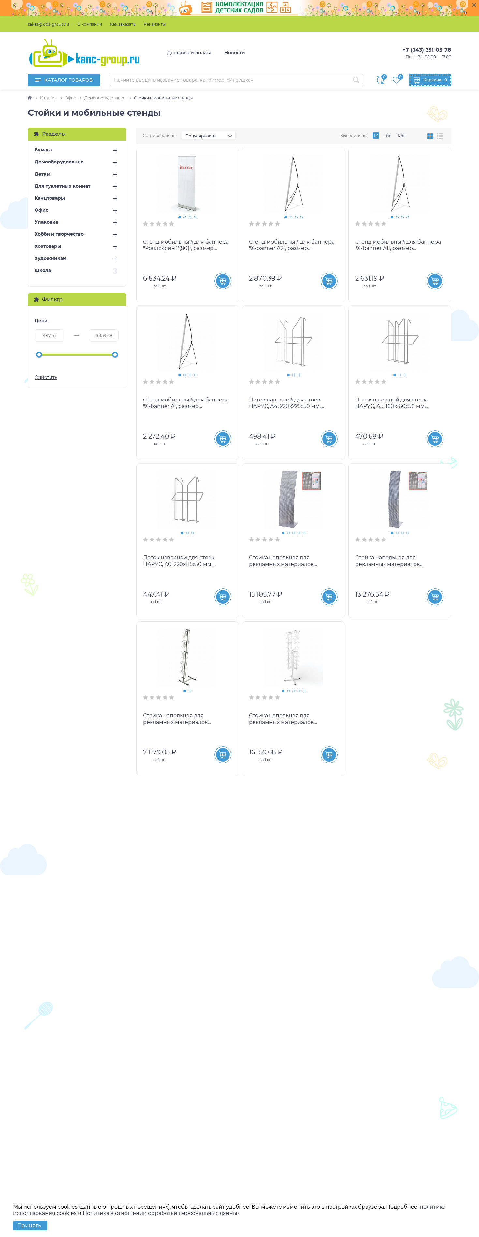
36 (387, 135)
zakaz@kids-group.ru (48, 24)
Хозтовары (48, 246)
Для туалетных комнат (62, 186)
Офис (41, 210)
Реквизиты (155, 24)
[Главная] (30, 97)
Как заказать (123, 24)
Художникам (50, 258)
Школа (43, 270)
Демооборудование (59, 162)
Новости (235, 53)
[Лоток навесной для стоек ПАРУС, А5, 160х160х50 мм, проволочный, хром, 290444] (399, 341)
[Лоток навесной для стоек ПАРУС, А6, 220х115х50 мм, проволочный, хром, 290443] (187, 499)
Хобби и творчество (59, 234)
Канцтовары (50, 198)
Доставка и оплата (189, 53)
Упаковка (46, 222)
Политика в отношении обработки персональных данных (161, 1213)
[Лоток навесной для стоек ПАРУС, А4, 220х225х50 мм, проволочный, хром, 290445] (293, 341)
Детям (42, 174)
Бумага (43, 150)
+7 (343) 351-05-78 (426, 50)
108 (401, 135)
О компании (89, 24)
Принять (29, 1225)
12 (376, 135)
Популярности (200, 136)
